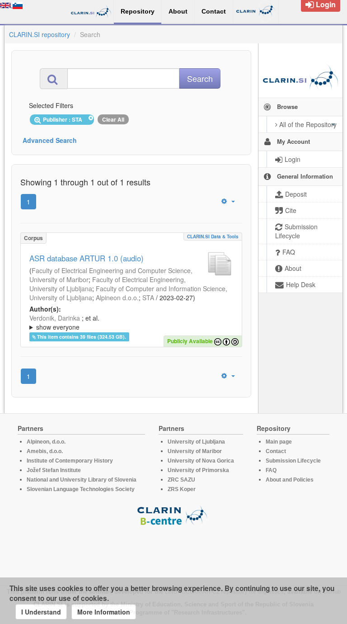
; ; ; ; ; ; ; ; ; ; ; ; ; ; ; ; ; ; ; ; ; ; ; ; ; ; (129, 322)
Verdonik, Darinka (54, 317)
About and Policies (290, 480)
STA (148, 297)
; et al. (64, 322)
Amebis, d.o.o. (45, 451)
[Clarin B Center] (173, 515)
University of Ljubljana (196, 442)
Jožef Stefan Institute (54, 470)
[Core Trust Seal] (173, 551)
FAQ (271, 470)
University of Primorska (198, 470)
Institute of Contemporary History (70, 461)
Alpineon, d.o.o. (46, 442)
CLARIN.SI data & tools (213, 236)
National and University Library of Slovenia (81, 480)
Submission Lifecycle (293, 461)
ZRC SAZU (181, 480)
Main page (279, 442)
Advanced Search (50, 140)
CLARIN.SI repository (39, 34)
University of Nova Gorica (201, 461)
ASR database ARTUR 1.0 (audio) (86, 258)
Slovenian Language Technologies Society (81, 489)
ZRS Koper (182, 489)
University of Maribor (195, 451)
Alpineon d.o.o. (117, 297)
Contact (276, 451)
